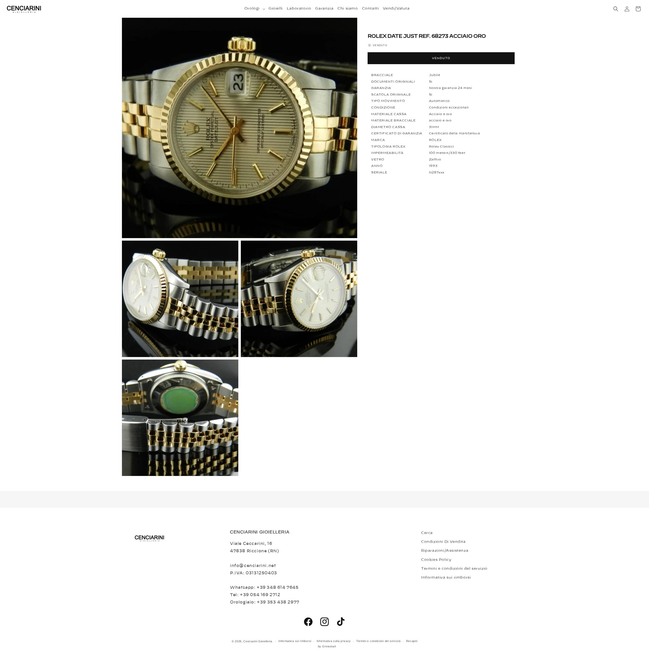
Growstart (329, 646)
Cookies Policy (436, 560)
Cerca (427, 533)
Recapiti (412, 641)
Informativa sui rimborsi (446, 577)
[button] (254, 8)
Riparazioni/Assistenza (444, 551)
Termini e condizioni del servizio (454, 569)
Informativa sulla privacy (334, 641)
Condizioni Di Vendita (443, 542)
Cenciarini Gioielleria (257, 641)
